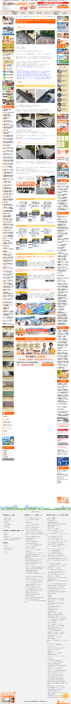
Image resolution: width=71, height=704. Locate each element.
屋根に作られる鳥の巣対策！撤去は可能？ (33, 594)
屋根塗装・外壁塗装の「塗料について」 (55, 525)
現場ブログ (21, 16)
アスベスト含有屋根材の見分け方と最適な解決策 (8, 236)
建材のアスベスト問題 (8, 238)
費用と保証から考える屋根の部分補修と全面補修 (34, 568)
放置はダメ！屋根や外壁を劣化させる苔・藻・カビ (57, 671)
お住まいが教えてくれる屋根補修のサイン (63, 230)
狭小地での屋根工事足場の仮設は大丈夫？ (62, 271)
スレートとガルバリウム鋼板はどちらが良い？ (63, 183)
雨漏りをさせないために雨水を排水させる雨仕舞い (57, 681)
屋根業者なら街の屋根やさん (9, 548)
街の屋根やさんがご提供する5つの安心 (14, 13)
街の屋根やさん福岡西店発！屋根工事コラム (11, 539)
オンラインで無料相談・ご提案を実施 (32, 519)
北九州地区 (5, 456)
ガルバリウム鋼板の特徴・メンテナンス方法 (55, 624)
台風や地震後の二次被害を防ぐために (63, 292)
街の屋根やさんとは (7, 517)
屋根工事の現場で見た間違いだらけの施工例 (62, 304)
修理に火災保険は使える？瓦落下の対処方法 (63, 290)
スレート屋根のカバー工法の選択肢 (63, 242)
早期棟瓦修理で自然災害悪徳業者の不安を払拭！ (8, 176)
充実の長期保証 (6, 525)
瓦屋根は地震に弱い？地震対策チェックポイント (63, 298)
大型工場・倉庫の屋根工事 (30, 548)
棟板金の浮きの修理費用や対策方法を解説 (8, 127)
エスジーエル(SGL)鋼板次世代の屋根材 (8, 277)
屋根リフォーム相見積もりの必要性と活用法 (33, 562)
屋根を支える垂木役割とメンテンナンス (8, 290)
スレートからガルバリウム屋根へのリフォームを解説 (63, 186)
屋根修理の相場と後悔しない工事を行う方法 (62, 222)
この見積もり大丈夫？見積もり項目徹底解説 (62, 342)
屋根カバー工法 (65, 75)
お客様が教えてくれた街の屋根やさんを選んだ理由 (13, 538)
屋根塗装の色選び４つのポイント (61, 307)
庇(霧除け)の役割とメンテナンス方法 (7, 182)
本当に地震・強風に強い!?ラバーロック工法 (55, 676)
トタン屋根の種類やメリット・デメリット (62, 250)
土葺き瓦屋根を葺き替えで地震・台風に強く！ (8, 173)
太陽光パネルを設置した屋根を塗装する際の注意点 (35, 597)
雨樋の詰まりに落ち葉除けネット (31, 592)
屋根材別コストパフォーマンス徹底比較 (8, 248)
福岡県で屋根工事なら (8, 425)
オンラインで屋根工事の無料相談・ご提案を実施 (63, 331)
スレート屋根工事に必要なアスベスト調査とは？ (8, 318)
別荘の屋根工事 (61, 409)
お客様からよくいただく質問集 (53, 528)
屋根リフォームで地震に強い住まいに (32, 541)
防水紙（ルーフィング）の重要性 (53, 649)
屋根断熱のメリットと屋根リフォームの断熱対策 (8, 311)
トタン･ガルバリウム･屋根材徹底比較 (8, 271)
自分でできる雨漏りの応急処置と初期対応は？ (63, 315)
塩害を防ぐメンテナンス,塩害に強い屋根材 (9, 255)
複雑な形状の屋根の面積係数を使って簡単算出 (8, 200)
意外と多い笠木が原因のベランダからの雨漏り (8, 139)
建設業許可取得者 (7, 422)
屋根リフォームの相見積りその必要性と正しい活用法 (63, 334)
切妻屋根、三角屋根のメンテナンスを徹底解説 (8, 208)
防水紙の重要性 (7, 240)
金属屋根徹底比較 (51, 658)
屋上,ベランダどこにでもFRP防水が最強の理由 (9, 157)
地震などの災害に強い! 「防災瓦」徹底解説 (62, 301)
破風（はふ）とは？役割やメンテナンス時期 (8, 324)
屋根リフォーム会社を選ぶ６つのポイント (63, 278)
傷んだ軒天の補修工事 (51, 638)
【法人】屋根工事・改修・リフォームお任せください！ (35, 552)
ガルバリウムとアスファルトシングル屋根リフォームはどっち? (9, 267)
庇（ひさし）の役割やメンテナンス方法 (8, 299)
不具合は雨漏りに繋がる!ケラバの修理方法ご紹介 (9, 136)
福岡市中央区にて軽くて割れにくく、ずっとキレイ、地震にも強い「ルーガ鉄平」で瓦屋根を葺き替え (34, 77)
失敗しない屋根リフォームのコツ (62, 219)
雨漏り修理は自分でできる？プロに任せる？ (8, 121)
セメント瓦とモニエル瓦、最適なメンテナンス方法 (57, 571)
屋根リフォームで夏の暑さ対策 (31, 546)
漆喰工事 (64, 80)
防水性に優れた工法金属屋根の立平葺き (8, 188)
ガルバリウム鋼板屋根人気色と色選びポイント (63, 198)
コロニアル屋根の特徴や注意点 (61, 248)
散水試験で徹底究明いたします (31, 538)
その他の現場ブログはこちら (50, 301)
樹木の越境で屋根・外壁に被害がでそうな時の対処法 (63, 362)
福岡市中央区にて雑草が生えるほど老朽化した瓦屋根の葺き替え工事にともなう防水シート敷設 (33, 74)
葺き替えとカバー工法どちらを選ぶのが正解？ (63, 233)
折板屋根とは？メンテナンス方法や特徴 (63, 253)
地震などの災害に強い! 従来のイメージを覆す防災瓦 (57, 617)
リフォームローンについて (30, 565)
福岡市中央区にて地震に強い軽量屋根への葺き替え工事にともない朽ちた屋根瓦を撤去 (32, 72)
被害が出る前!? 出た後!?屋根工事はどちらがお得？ (63, 345)
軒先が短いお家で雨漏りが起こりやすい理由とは (8, 233)
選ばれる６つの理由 (7, 519)
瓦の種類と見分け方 (8, 230)
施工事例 (23, 12)
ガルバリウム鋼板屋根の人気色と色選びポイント (56, 553)
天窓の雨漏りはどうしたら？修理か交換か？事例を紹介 (57, 577)
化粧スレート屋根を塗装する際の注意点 (62, 259)
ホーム (6, 12)
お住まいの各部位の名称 (8, 112)
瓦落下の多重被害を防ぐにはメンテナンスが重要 (63, 287)
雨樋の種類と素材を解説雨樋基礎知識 (8, 314)
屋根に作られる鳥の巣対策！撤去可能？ (63, 401)
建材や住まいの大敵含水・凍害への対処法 (8, 219)
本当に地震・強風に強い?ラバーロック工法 (9, 194)
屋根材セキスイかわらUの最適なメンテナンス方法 (63, 265)
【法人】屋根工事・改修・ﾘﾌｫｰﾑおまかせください (63, 412)
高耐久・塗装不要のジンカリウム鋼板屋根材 (8, 284)
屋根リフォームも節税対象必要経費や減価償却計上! (63, 415)
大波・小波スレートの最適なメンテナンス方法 (8, 179)
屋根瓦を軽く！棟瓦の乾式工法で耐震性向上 (62, 295)
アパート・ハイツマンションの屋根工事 (62, 407)
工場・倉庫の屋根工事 (62, 403)
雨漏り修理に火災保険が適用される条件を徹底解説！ (57, 697)
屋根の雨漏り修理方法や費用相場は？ (8, 293)
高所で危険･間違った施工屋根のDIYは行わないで (9, 287)
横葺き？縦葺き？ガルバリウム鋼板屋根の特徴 (63, 203)
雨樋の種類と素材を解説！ (30, 595)
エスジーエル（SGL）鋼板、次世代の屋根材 (55, 662)
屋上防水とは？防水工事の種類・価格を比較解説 (8, 160)
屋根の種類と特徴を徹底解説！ (8, 110)
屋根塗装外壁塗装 (64, 104)
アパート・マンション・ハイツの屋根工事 (33, 549)
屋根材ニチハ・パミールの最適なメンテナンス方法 (63, 262)
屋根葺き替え (65, 71)
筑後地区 (5, 454)
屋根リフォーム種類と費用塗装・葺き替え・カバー (63, 239)
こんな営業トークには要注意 (62, 348)
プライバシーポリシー (8, 428)
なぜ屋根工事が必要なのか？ (63, 216)
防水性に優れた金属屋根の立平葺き (54, 663)
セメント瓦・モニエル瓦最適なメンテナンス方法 (8, 170)
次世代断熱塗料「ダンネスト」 (61, 310)
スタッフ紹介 (6, 419)
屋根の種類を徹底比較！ (60, 236)
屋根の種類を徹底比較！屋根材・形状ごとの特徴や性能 (57, 558)
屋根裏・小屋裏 (7, 213)
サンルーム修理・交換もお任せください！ (63, 387)
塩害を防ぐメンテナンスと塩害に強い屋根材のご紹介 (57, 670)
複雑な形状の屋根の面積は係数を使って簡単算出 (56, 603)
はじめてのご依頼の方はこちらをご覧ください (34, 517)
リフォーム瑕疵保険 (7, 524)
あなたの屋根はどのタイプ (52, 520)
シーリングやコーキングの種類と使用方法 (8, 185)
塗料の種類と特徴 (63, 426)
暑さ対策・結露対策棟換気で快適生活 (54, 606)
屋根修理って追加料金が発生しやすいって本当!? (63, 359)
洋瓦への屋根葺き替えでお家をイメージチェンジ (8, 264)
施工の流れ (39, 12)
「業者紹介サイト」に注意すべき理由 (62, 368)
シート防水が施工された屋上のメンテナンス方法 (8, 151)
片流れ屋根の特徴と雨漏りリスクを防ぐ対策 (8, 205)
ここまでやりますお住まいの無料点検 (56, 13)
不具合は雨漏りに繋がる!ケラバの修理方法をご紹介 (57, 585)
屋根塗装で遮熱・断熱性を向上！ (53, 609)
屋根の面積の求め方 (51, 601)
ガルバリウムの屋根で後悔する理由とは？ (8, 274)
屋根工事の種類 (62, 67)
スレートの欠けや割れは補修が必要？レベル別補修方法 (57, 564)
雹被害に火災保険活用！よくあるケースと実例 (63, 321)
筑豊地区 (5, 452)
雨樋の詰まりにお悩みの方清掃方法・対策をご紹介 (63, 396)
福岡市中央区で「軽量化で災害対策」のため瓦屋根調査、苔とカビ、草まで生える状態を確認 (33, 71)
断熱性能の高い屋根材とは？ (7, 308)
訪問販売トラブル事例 (62, 350)
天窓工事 (64, 109)
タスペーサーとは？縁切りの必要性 (8, 145)
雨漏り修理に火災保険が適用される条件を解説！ (63, 318)
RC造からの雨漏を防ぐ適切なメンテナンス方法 (56, 627)
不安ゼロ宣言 (6, 522)
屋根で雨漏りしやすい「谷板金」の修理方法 (8, 228)
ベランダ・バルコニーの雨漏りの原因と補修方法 (8, 164)
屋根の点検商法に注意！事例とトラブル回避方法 (63, 353)
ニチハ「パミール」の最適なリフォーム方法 (55, 531)
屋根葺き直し (65, 95)
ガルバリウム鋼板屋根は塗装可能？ (63, 192)
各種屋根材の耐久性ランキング (53, 654)
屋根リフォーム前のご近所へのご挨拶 (62, 336)
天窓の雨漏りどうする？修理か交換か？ (8, 305)
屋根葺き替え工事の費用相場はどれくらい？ (63, 225)
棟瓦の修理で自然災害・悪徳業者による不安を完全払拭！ (58, 591)
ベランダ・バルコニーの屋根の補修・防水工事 (34, 544)
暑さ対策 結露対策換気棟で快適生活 (8, 216)
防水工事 (64, 90)
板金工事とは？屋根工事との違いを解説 (8, 124)
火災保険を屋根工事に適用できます (32, 543)
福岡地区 (5, 450)
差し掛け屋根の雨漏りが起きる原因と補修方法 (8, 211)
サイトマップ (6, 433)
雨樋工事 (64, 85)
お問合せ (5, 551)
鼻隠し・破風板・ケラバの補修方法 (8, 133)
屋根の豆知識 (6, 245)
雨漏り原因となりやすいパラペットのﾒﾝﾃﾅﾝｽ (8, 154)
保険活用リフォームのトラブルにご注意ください (63, 365)
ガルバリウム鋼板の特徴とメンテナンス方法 (8, 281)
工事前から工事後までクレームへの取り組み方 (63, 339)
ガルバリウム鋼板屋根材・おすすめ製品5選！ (56, 542)
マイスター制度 (6, 527)
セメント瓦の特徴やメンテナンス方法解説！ (8, 167)
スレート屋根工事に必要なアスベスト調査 (55, 620)
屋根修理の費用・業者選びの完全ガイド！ (8, 115)
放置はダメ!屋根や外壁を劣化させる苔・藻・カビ (9, 258)
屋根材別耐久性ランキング (7, 251)
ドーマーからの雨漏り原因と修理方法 (8, 302)
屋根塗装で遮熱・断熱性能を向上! (62, 312)
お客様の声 (31, 12)
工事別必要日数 (61, 275)
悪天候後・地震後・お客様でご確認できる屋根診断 (57, 523)
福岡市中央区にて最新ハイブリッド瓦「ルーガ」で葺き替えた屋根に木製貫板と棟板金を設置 (33, 78)
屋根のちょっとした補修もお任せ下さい (33, 527)
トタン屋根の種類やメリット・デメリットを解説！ (57, 566)
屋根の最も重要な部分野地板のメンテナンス (8, 243)
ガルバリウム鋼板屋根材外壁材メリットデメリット (63, 206)
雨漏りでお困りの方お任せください (32, 525)
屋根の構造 (6, 130)
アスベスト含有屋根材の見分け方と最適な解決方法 (57, 619)
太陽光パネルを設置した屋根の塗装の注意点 (63, 256)
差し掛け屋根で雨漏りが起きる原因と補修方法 (56, 679)
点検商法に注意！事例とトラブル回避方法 (33, 530)
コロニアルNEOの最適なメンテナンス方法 (63, 268)
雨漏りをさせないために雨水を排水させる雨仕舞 (8, 224)
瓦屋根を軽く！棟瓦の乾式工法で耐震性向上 (55, 614)
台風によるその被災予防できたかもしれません (63, 284)
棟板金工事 (64, 99)
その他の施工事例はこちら (51, 222)
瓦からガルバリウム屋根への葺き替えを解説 (63, 189)
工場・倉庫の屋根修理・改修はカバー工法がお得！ (63, 390)
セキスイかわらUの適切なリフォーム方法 (55, 530)
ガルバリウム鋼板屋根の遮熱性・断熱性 (63, 195)
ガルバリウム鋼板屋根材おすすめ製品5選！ (63, 201)
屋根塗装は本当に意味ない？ (7, 118)
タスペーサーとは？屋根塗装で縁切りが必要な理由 (57, 583)
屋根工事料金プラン (29, 522)
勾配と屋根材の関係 (8, 221)
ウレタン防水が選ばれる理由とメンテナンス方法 (8, 148)
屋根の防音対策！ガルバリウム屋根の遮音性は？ (63, 209)
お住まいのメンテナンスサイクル (53, 643)
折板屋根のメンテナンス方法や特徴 (54, 567)
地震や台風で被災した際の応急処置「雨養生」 (8, 191)
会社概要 (64, 12)
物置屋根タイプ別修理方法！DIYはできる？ (62, 384)
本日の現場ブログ (7, 536)
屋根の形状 (6, 202)
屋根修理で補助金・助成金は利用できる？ (62, 324)
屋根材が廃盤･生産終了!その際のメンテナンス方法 (56, 588)
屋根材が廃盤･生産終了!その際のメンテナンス (8, 261)
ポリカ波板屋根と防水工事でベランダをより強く (63, 393)
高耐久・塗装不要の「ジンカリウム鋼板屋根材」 (56, 625)
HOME (17, 16)
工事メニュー (48, 12)
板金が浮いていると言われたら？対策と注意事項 (63, 356)
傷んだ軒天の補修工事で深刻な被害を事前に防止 (8, 142)
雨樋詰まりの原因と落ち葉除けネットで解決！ (63, 398)
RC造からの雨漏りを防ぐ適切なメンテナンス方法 (9, 296)
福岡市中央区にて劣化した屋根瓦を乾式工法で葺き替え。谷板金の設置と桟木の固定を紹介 (33, 75)
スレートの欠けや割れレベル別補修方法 (62, 245)
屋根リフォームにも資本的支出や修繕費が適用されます (35, 567)
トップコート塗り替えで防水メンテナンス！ (8, 321)
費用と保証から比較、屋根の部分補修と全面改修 (63, 228)
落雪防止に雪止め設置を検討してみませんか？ (34, 584)
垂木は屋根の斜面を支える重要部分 (32, 571)
